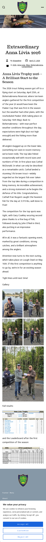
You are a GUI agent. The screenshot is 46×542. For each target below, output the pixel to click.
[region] (23, 521)
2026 (14, 65)
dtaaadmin (17, 61)
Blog (28, 65)
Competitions (27, 67)
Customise (23, 530)
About (5, 498)
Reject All (23, 537)
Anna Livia (21, 65)
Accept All (23, 524)
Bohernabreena (37, 65)
